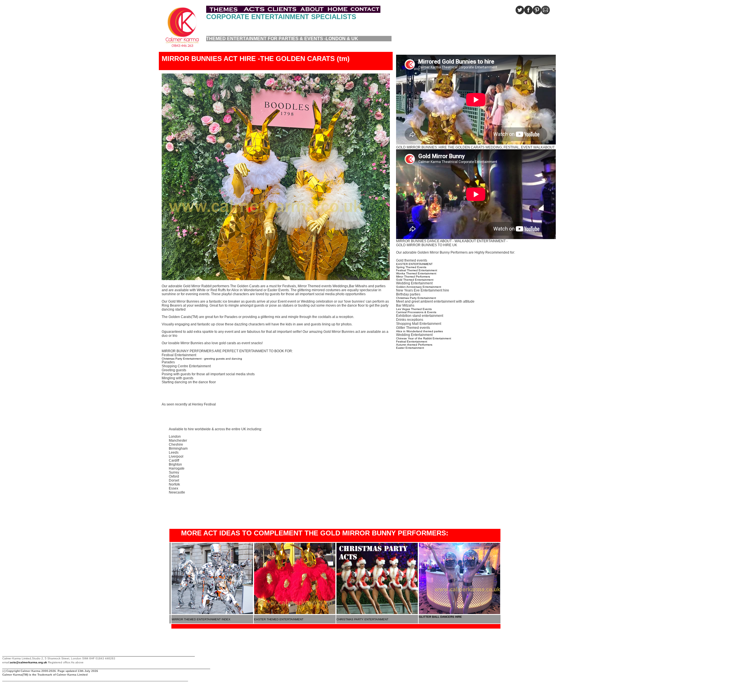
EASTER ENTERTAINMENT (414, 264)
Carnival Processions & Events (416, 312)
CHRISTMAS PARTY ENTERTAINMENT (362, 619)
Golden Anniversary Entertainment (418, 286)
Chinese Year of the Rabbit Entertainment (423, 338)
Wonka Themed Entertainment (416, 273)
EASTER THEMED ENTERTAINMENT (278, 619)
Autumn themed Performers (414, 344)
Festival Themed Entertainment (416, 270)
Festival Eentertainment (411, 341)
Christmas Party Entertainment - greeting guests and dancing (202, 358)
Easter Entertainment (410, 347)
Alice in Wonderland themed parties (419, 331)
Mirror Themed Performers (413, 276)
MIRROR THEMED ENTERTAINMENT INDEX (201, 619)
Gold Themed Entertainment (414, 279)
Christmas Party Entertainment (416, 297)
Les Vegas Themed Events (414, 309)
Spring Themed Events (411, 267)
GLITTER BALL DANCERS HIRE (440, 616)
